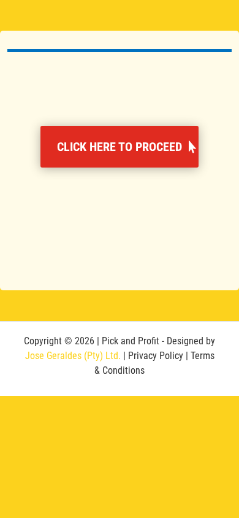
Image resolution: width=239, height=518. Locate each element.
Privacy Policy (155, 355)
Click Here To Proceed (119, 146)
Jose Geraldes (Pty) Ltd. (73, 355)
